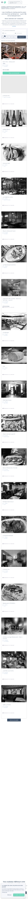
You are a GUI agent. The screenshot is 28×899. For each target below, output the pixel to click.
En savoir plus (4, 892)
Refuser (9, 895)
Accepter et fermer (19, 895)
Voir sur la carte (14, 720)
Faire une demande (14, 73)
